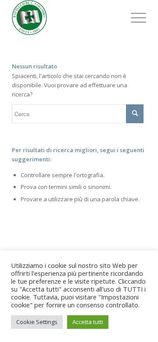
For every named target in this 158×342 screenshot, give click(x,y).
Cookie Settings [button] (36, 322)
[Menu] (134, 17)
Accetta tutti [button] (87, 322)
